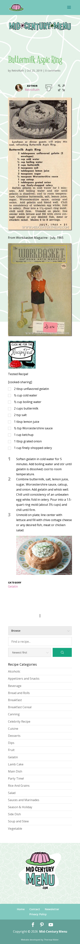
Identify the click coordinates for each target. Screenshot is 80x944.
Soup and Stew (18, 821)
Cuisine (13, 729)
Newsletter (52, 909)
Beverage (14, 686)
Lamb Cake (15, 764)
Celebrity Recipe (19, 721)
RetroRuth (18, 70)
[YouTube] (51, 924)
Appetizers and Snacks (23, 678)
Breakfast (15, 700)
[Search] (62, 652)
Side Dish (14, 814)
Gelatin (13, 586)
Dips (11, 743)
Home (21, 909)
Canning (14, 714)
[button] (61, 87)
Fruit (11, 750)
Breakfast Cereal (19, 707)
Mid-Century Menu (53, 931)
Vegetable (15, 828)
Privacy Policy (38, 914)
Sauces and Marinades (23, 800)
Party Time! (16, 778)
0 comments (52, 70)
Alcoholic (14, 671)
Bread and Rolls (19, 693)
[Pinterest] (42, 924)
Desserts (14, 736)
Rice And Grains (19, 786)
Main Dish (15, 771)
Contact (34, 909)
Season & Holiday (20, 807)
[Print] (48, 87)
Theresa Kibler (51, 939)
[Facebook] (33, 924)
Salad (11, 793)
